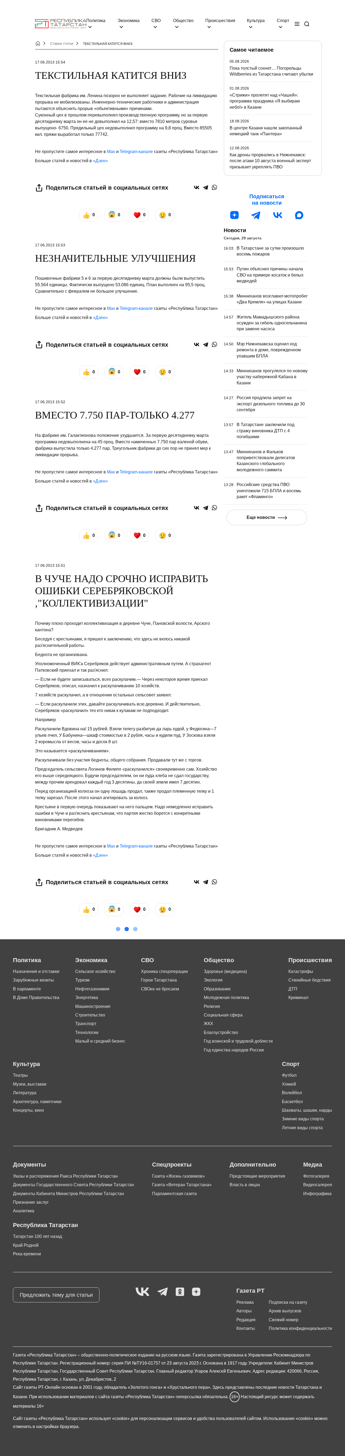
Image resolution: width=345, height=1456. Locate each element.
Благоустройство (221, 1032)
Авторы (244, 1311)
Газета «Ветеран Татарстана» (182, 1184)
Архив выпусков (285, 1311)
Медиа (312, 1164)
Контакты (245, 1328)
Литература (24, 1092)
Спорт (283, 20)
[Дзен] (234, 215)
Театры (20, 1075)
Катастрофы (300, 971)
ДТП (292, 989)
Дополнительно (253, 1164)
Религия (212, 1006)
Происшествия (220, 20)
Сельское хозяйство (95, 971)
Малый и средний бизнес (100, 1041)
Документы (29, 1164)
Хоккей (289, 1084)
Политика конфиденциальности (300, 1328)
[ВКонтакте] (197, 187)
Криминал (298, 997)
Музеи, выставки (29, 1084)
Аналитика (23, 1211)
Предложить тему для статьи (56, 1295)
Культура (256, 20)
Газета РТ (250, 1290)
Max (111, 151)
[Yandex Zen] (196, 1292)
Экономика (129, 20)
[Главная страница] (60, 24)
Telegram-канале (136, 151)
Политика (95, 20)
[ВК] (277, 215)
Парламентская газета (174, 1193)
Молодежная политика (226, 997)
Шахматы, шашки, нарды (307, 1110)
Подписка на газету (288, 1302)
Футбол (289, 1075)
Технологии (86, 1032)
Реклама (245, 1302)
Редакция (246, 1319)
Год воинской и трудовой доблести (238, 1041)
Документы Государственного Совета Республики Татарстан (73, 1184)
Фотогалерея (316, 1176)
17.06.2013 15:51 (50, 565)
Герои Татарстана (159, 980)
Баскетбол (292, 1101)
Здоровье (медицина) (225, 971)
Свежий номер (283, 1319)
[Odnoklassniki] (179, 1292)
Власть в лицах (245, 1184)
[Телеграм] (256, 215)
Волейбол (292, 1092)
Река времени (27, 1254)
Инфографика (317, 1193)
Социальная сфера (223, 1015)
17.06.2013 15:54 (50, 62)
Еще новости (261, 517)
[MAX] (299, 215)
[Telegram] (205, 187)
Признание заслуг (31, 1202)
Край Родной (26, 1245)
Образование (217, 989)
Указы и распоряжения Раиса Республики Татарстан (65, 1176)
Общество (183, 20)
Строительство (90, 1015)
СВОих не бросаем (160, 989)
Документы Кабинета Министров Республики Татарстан (68, 1193)
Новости (235, 230)
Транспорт (85, 1023)
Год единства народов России (234, 1050)
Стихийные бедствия (309, 980)
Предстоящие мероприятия (257, 1176)
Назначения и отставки (36, 971)
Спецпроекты (172, 1164)
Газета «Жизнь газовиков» (178, 1176)
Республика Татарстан (45, 1225)
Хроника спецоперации (164, 971)
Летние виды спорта (302, 1127)
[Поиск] (306, 24)
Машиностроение (93, 1006)
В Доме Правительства (36, 997)
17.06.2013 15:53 (50, 245)
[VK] (142, 1292)
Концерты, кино (28, 1110)
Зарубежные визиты (33, 980)
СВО (156, 20)
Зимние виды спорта (303, 1119)
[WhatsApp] (214, 187)
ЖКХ (208, 1023)
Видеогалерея (317, 1184)
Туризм (82, 980)
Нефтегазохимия (92, 989)
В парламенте (27, 989)
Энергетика (86, 997)
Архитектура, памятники (37, 1101)
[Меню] (297, 24)
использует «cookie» (109, 1418)
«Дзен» (100, 160)
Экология (213, 980)
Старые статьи (61, 43)
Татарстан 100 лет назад (37, 1236)
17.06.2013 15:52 (50, 402)
